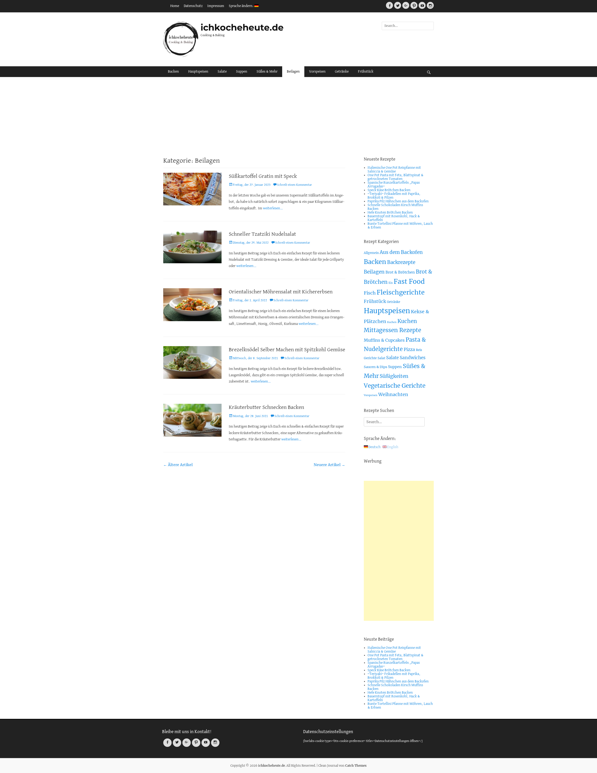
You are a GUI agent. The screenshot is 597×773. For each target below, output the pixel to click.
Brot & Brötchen (400, 272)
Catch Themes (356, 766)
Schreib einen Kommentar (294, 184)
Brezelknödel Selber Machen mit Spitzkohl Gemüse (287, 349)
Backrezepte (401, 262)
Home (174, 6)
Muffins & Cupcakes (384, 340)
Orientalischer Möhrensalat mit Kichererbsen (281, 292)
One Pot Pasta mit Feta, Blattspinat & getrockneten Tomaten (395, 177)
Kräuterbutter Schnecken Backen (266, 407)
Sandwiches (413, 357)
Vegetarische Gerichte (394, 385)
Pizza (409, 349)
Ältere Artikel (178, 464)
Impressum (215, 6)
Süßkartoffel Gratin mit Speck (263, 176)
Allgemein (371, 253)
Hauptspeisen (198, 72)
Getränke (342, 72)
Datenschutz (193, 6)
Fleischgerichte (401, 292)
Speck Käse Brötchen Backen (389, 190)
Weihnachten (393, 394)
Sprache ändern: (241, 6)
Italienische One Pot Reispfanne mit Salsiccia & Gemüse (394, 169)
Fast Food (409, 282)
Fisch (370, 293)
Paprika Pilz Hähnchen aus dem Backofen (398, 201)
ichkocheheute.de (242, 27)
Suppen (241, 72)
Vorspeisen (317, 72)
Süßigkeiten (394, 376)
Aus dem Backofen (401, 252)
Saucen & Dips (375, 367)
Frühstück (365, 72)
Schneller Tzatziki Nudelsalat (262, 234)
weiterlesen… (273, 208)
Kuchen (391, 322)
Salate (222, 72)
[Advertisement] (298, 116)
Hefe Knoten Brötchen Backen (390, 212)
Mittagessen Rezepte (392, 330)
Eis (391, 283)
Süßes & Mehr (267, 72)
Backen (173, 72)
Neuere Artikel (329, 464)
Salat (381, 358)
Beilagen (293, 72)
